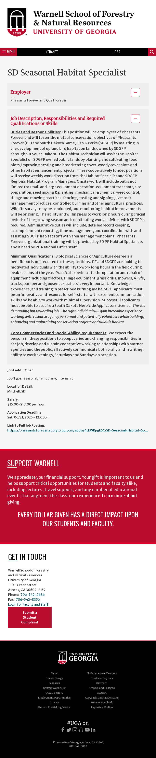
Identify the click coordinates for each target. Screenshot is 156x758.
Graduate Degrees (102, 678)
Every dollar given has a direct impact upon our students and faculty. (78, 519)
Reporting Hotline (102, 707)
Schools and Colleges (102, 687)
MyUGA (101, 692)
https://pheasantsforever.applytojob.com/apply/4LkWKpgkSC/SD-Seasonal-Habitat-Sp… (77, 430)
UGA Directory (54, 692)
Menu (11, 51)
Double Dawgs (54, 678)
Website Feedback (102, 702)
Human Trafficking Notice (54, 707)
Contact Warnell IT (54, 687)
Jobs (116, 51)
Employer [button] (20, 92)
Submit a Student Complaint (29, 617)
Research (54, 683)
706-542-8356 (28, 599)
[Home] (78, 23)
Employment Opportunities (54, 697)
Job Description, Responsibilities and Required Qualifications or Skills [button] (58, 121)
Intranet (51, 51)
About (54, 673)
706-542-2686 (33, 595)
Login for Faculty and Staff (28, 604)
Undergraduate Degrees (102, 673)
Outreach (101, 683)
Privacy (54, 702)
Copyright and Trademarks (102, 697)
